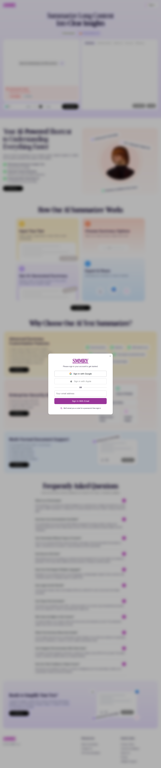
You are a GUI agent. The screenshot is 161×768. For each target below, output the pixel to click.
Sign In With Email (80, 401)
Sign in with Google (82, 373)
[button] (110, 356)
